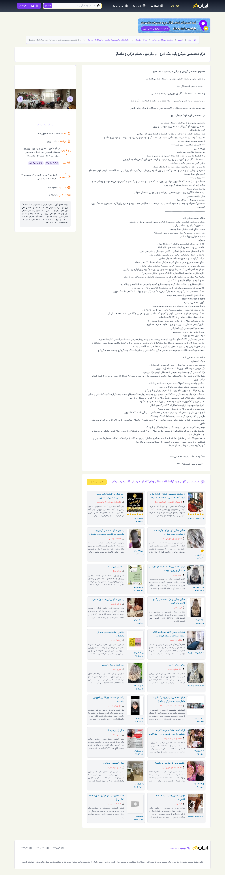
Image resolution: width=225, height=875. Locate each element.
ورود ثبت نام (26, 5)
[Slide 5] (38, 124)
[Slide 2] (49, 124)
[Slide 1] (52, 124)
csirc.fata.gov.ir (51, 222)
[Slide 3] (45, 124)
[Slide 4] (41, 124)
